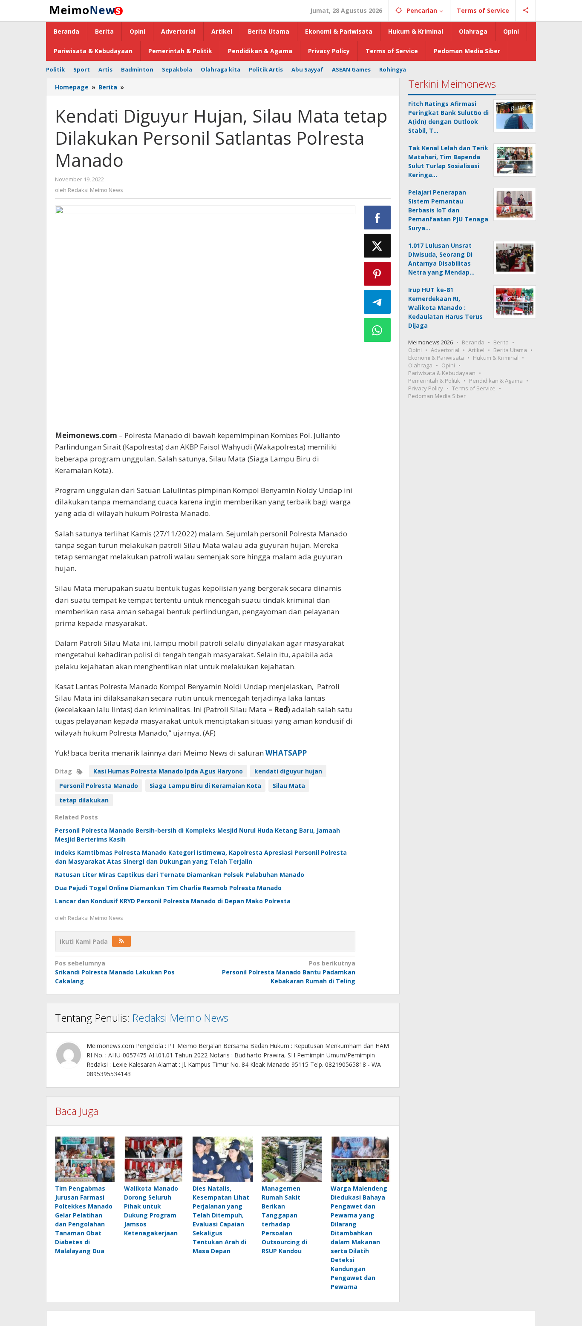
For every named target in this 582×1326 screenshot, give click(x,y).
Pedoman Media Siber (437, 396)
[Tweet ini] (377, 246)
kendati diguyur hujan (288, 771)
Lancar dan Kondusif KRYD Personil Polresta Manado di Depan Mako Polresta (173, 901)
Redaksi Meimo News (180, 1018)
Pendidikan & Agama (496, 380)
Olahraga (420, 365)
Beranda (473, 342)
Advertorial (445, 350)
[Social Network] (526, 10)
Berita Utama (510, 350)
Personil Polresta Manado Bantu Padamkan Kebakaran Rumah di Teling (288, 972)
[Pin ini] (377, 274)
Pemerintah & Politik (434, 380)
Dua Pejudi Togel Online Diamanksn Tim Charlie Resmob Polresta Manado (168, 888)
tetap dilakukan (84, 800)
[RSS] (121, 941)
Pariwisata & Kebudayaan (441, 373)
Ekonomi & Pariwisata (436, 357)
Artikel (476, 350)
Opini (415, 350)
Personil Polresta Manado (98, 786)
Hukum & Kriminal (496, 357)
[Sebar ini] (377, 217)
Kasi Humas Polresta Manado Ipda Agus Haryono (168, 771)
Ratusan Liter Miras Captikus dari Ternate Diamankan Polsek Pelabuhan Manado (179, 875)
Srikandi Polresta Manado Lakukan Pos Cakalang (115, 972)
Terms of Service (474, 388)
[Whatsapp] (377, 330)
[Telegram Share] (377, 302)
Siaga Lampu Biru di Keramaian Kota (205, 786)
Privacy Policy (425, 388)
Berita (501, 342)
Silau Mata (289, 786)
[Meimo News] (85, 10)
